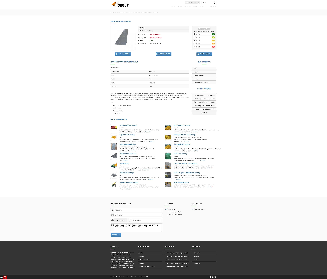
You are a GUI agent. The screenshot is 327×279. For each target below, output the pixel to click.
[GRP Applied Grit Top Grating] (168, 137)
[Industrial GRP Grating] (168, 146)
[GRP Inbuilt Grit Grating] (114, 127)
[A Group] (140, 4)
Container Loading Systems (201, 82)
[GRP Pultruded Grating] (114, 156)
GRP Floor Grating (180, 154)
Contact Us (212, 7)
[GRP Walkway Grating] (114, 146)
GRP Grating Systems (182, 125)
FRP (127, 12)
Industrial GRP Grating (182, 144)
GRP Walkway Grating (128, 144)
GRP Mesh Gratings (127, 173)
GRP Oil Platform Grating (129, 182)
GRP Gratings (135, 12)
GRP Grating (124, 163)
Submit (115, 235)
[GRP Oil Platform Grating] (114, 184)
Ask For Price (123, 54)
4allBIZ (146, 276)
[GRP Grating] (114, 165)
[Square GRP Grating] (114, 137)
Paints (196, 78)
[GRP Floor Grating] (168, 156)
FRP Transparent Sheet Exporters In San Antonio (205, 98)
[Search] (214, 2)
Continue (147, 131)
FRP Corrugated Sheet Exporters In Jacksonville (205, 95)
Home (173, 7)
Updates (196, 7)
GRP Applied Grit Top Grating (184, 135)
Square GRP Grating (127, 135)
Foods (196, 72)
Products (187, 7)
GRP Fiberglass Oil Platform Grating (187, 173)
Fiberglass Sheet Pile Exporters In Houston (205, 109)
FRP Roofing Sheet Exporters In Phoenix (205, 105)
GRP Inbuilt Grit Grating (128, 125)
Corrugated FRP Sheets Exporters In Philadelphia (205, 102)
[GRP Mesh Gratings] (114, 175)
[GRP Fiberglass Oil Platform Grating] (168, 175)
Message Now (164, 54)
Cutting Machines (199, 75)
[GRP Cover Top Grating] (123, 38)
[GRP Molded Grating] (168, 184)
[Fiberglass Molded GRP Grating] (168, 165)
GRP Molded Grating (181, 182)
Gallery (203, 7)
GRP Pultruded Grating (128, 154)
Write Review (205, 54)
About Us (180, 7)
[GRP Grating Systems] (168, 127)
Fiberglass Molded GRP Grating (185, 163)
